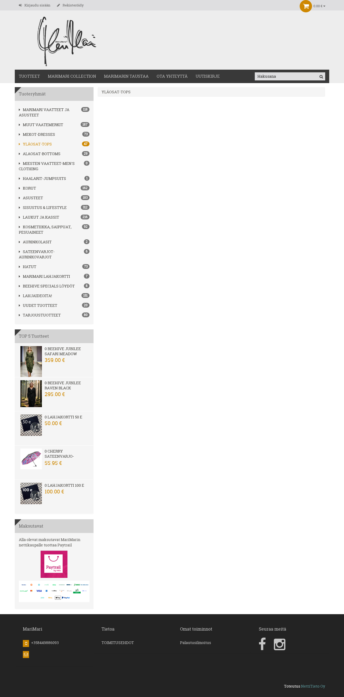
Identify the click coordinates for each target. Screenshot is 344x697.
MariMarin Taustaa (126, 76)
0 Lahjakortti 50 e (63, 416)
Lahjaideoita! (37, 295)
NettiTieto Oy (313, 686)
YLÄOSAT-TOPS (37, 144)
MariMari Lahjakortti (46, 276)
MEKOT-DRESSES (39, 134)
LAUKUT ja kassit (41, 217)
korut (29, 188)
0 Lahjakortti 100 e (64, 485)
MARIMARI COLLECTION (72, 76)
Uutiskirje (208, 76)
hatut (29, 266)
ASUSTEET (33, 197)
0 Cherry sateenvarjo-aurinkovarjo (60, 456)
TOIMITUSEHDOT (118, 642)
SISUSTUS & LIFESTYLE (45, 207)
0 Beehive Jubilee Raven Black (63, 385)
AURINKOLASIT (37, 241)
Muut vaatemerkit (43, 124)
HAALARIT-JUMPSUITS (44, 178)
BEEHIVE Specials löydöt (49, 286)
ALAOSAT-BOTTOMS (41, 153)
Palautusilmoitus (195, 642)
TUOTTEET (29, 76)
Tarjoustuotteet (42, 315)
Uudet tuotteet (40, 305)
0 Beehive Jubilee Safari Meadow (63, 351)
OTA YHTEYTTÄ (172, 76)
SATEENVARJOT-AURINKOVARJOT (37, 254)
